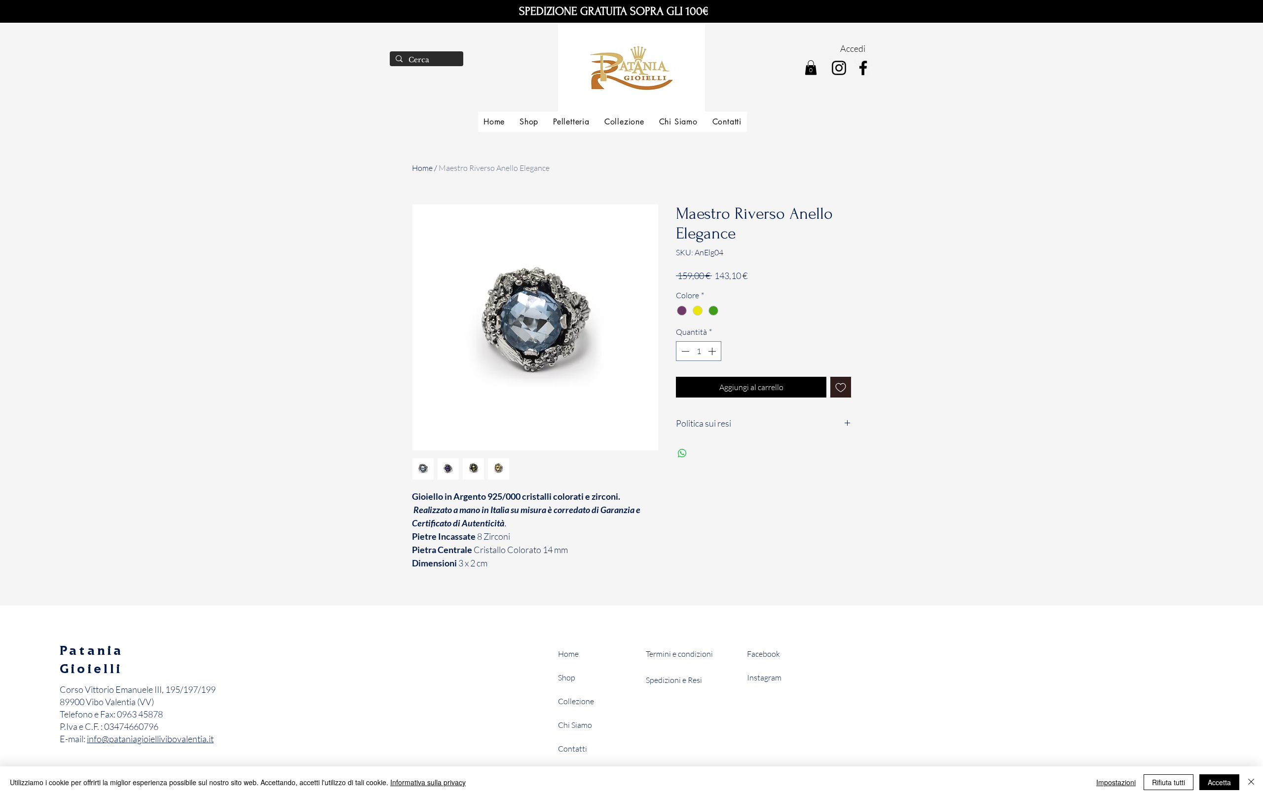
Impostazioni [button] (1116, 782)
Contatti (572, 749)
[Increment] (713, 351)
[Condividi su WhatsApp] (682, 453)
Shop (566, 677)
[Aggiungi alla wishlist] (840, 387)
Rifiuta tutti (1168, 782)
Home (422, 168)
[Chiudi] (1251, 782)
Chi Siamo (575, 725)
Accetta (1219, 782)
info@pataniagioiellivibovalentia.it (150, 738)
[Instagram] (839, 68)
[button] (811, 67)
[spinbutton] (698, 351)
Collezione (576, 701)
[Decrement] (684, 351)
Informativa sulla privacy (428, 782)
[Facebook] (863, 68)
